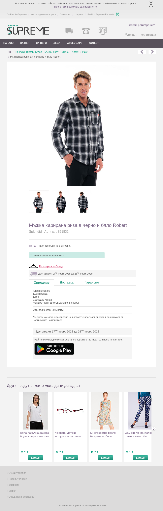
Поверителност (17, 478)
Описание (41, 282)
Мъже (65, 51)
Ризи (85, 51)
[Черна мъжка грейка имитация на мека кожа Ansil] (152, 52)
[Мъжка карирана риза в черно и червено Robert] (142, 52)
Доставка (67, 282)
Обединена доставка (21, 496)
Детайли (35, 458)
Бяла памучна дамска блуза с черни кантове (34, 434)
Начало (8, 43)
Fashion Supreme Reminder (100, 14)
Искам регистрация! (142, 24)
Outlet (94, 43)
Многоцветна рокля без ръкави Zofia (103, 434)
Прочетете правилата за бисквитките (75, 6)
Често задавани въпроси (43, 14)
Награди (79, 14)
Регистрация (148, 34)
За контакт (65, 14)
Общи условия (17, 472)
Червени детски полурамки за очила (68, 434)
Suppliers (13, 484)
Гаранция (92, 282)
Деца (56, 43)
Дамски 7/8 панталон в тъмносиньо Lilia (140, 434)
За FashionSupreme (17, 14)
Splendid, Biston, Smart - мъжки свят (36, 51)
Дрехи (75, 51)
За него (41, 43)
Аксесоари (74, 43)
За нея (24, 43)
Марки (12, 490)
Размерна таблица (51, 266)
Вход (131, 34)
